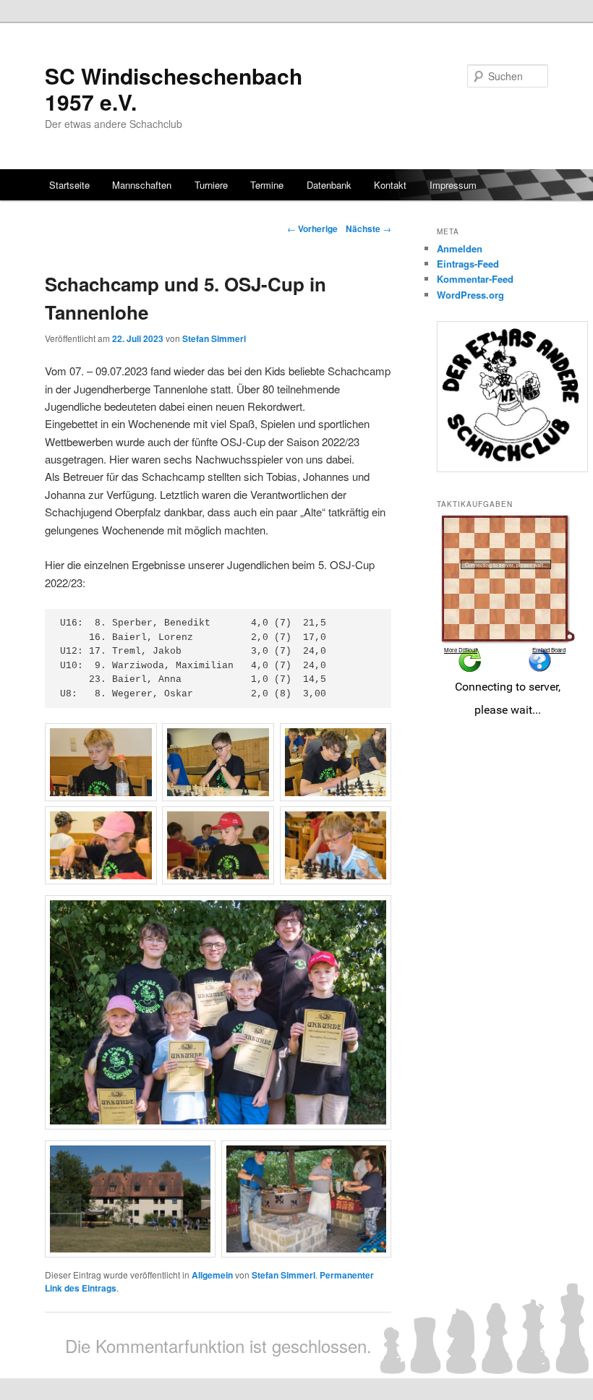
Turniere (211, 185)
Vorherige (312, 228)
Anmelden (459, 248)
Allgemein (212, 1274)
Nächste (368, 228)
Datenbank (329, 185)
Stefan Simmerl (214, 338)
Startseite (69, 185)
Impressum (453, 185)
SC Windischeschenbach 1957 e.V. (173, 88)
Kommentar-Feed (475, 279)
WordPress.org (470, 295)
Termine (266, 185)
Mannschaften (141, 185)
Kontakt (390, 185)
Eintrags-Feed (468, 263)
